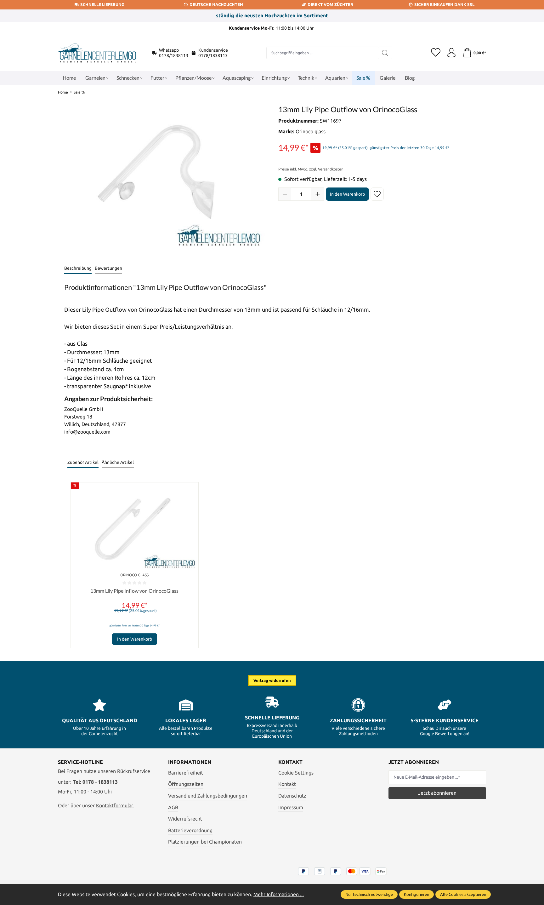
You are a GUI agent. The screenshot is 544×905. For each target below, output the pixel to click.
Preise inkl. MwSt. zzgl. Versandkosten (310, 169)
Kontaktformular (114, 805)
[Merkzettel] (435, 53)
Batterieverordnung (190, 830)
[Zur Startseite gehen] (97, 53)
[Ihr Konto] (451, 53)
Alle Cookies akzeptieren (463, 894)
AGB (173, 807)
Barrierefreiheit (185, 772)
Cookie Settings (296, 772)
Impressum (290, 807)
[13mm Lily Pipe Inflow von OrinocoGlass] (134, 526)
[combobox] (322, 53)
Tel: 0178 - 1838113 (95, 782)
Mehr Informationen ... (278, 894)
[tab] (78, 268)
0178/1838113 (173, 55)
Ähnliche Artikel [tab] (118, 462)
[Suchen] (385, 53)
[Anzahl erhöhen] (317, 194)
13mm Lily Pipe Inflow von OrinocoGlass (134, 591)
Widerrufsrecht (185, 818)
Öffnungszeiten (185, 784)
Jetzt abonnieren (437, 793)
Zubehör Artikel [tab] (83, 462)
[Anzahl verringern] (285, 194)
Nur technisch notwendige (369, 894)
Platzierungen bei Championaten (205, 841)
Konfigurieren (416, 894)
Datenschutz (292, 795)
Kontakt (287, 784)
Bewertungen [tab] (108, 268)
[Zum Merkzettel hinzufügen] (377, 194)
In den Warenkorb (347, 194)
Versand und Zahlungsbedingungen (207, 795)
